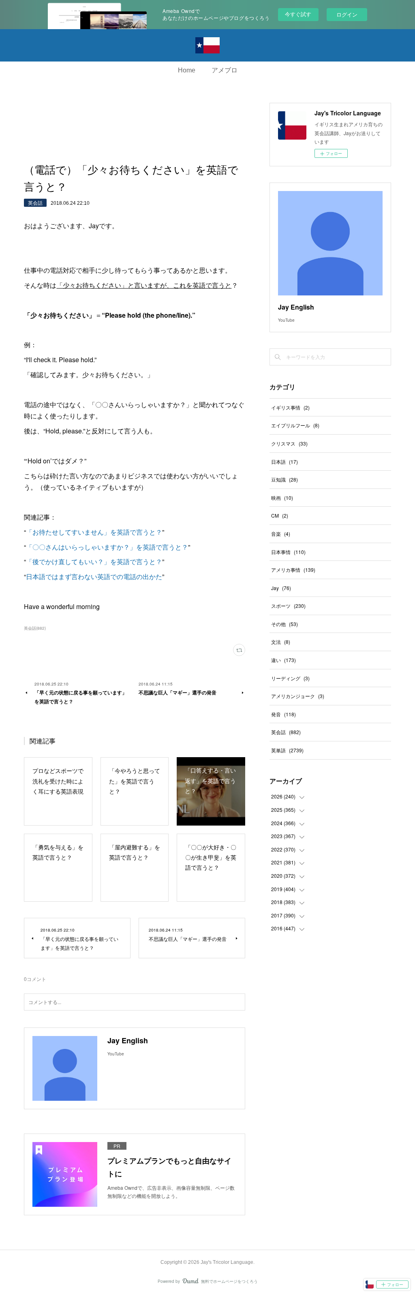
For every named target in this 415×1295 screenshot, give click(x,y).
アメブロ (224, 70)
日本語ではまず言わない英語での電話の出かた (94, 576)
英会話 (35, 202)
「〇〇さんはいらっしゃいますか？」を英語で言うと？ (107, 547)
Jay (281, 587)
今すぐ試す (298, 14)
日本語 (284, 461)
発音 (283, 714)
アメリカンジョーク (297, 695)
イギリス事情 (290, 407)
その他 (284, 623)
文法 (280, 641)
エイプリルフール (295, 425)
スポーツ (288, 605)
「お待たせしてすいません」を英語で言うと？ (94, 532)
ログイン (346, 14)
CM (279, 515)
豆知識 (284, 479)
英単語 (287, 750)
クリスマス (289, 443)
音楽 (280, 533)
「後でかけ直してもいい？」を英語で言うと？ (94, 561)
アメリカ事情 (293, 569)
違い (283, 659)
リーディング (290, 678)
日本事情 (288, 551)
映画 (282, 497)
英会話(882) (35, 628)
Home (186, 70)
